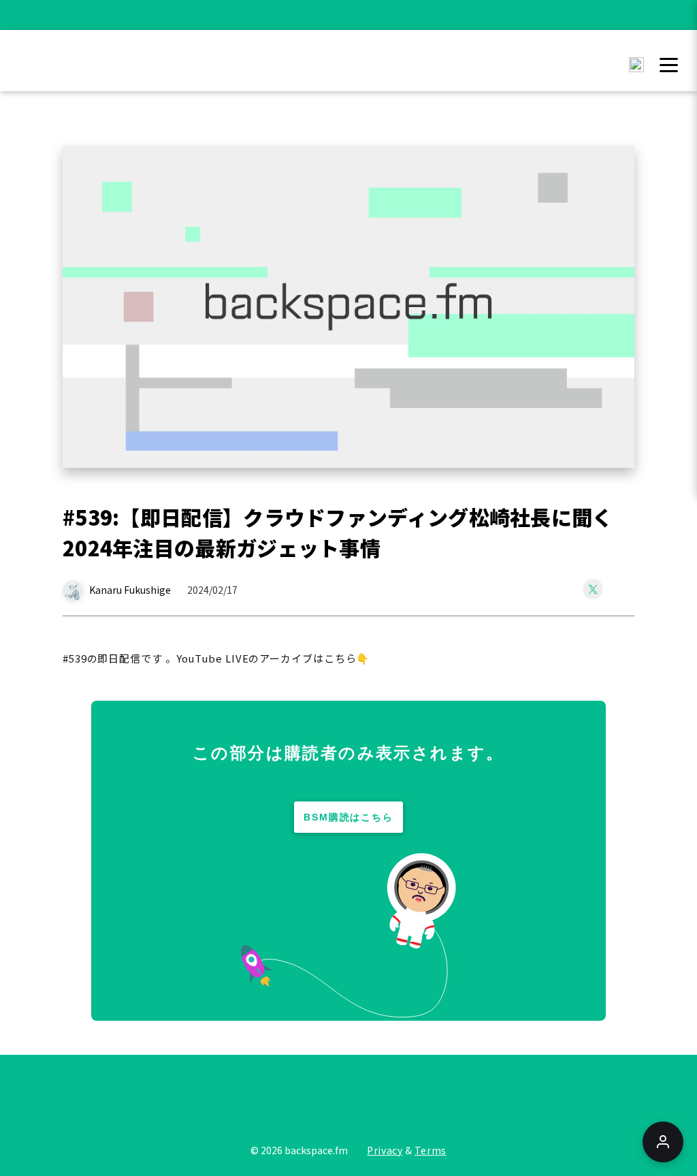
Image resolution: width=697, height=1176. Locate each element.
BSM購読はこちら (349, 817)
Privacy (384, 1150)
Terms (431, 1150)
